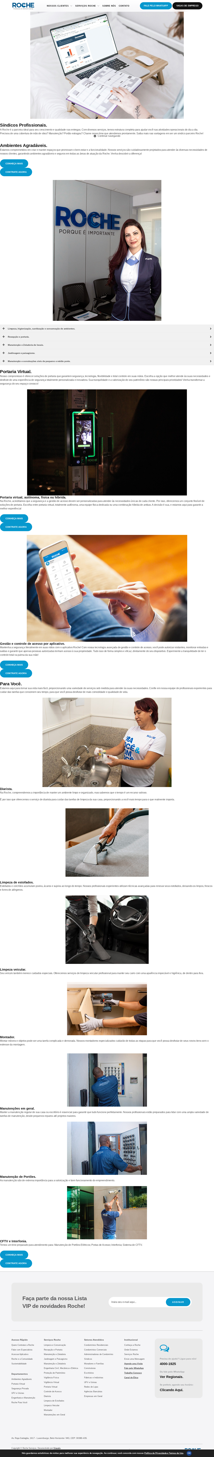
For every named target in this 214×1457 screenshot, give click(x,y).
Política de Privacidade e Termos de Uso (163, 1453)
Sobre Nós (109, 6)
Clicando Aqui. (171, 1390)
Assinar (178, 1302)
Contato (124, 6)
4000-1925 (168, 1364)
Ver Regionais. (171, 1377)
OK (189, 1453)
